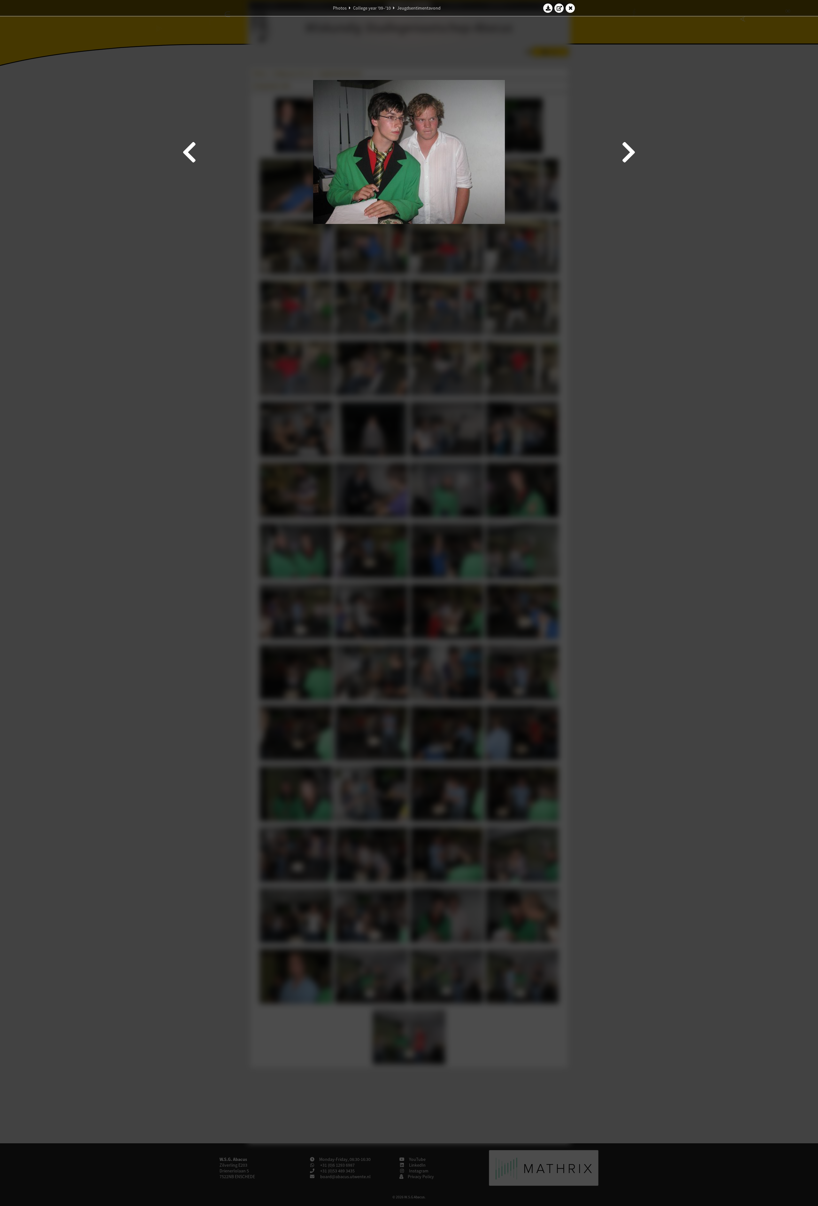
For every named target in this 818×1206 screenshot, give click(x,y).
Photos (340, 8)
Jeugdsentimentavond (419, 8)
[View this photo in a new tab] (559, 8)
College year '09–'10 (372, 8)
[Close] (570, 8)
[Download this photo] (548, 8)
